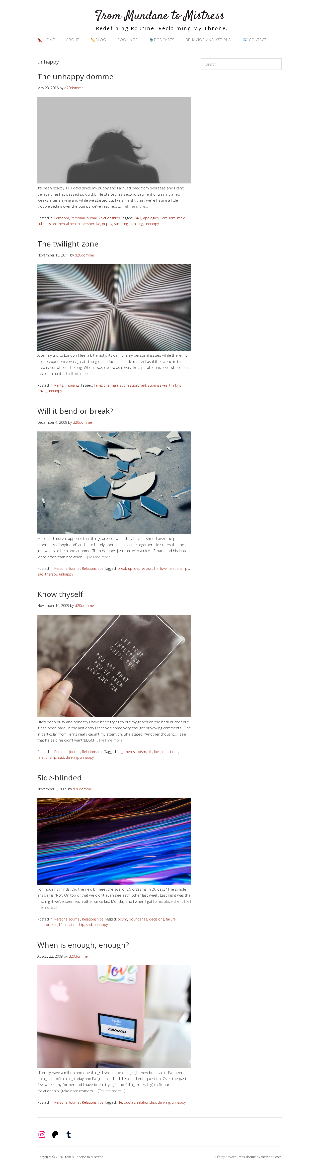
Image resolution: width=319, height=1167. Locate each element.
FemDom (167, 218)
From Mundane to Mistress (160, 16)
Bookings (127, 39)
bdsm (141, 751)
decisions (156, 919)
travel (41, 390)
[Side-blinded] (114, 883)
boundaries (138, 919)
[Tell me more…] (135, 206)
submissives (157, 385)
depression (143, 568)
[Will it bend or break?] (114, 532)
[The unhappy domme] (114, 181)
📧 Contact (254, 39)
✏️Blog (98, 39)
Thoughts (72, 385)
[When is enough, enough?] (114, 1066)
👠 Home (46, 39)
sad (40, 574)
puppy (107, 223)
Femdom (61, 218)
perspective (90, 223)
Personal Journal (84, 218)
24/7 (137, 218)
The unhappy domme (75, 76)
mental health (69, 223)
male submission (124, 385)
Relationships (109, 218)
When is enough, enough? (83, 945)
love (163, 568)
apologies (151, 218)
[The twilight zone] (114, 349)
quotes (129, 1102)
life (156, 568)
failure (171, 919)
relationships (178, 568)
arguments (126, 751)
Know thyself (60, 594)
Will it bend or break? (75, 411)
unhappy (152, 223)
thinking (175, 385)
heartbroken (47, 924)
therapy (51, 574)
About (72, 39)
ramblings (122, 223)
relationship (46, 757)
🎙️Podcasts (161, 39)
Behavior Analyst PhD (209, 39)
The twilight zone (67, 244)
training (137, 223)
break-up (125, 568)
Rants (58, 385)
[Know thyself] (114, 715)
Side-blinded (59, 777)
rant (143, 385)
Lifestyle (221, 1157)
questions (170, 751)
